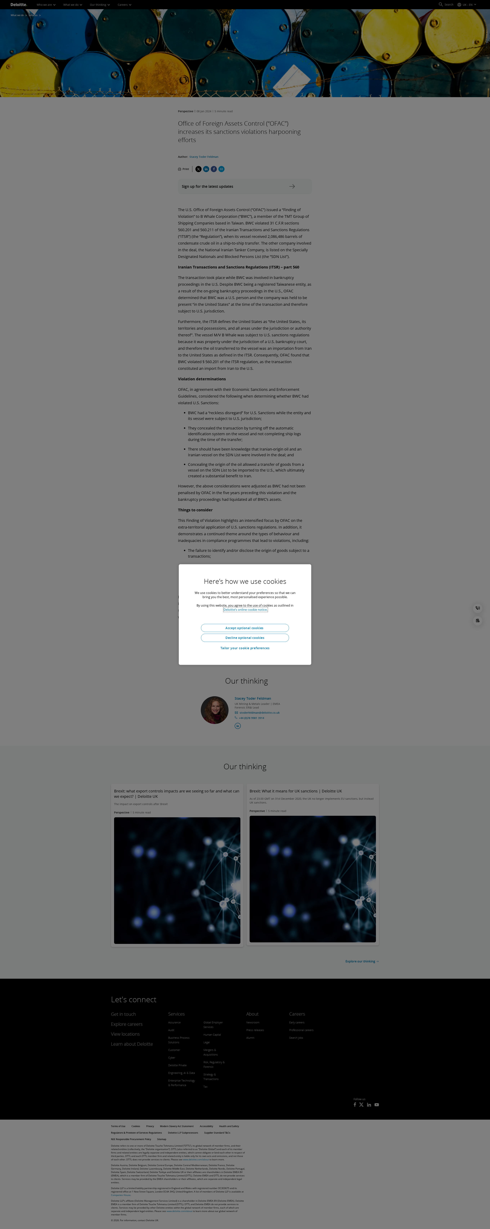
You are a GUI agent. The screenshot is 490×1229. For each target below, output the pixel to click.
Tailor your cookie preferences (245, 648)
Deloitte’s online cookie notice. (246, 609)
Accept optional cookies (245, 628)
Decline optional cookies (245, 638)
